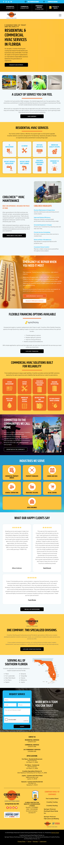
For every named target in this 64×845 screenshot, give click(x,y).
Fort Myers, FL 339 (31, 762)
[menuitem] (52, 798)
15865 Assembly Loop (32, 777)
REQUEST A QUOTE (55, 7)
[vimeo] (11, 2)
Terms (29, 841)
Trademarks (43, 841)
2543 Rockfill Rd (32, 766)
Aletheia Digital (55, 832)
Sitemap (35, 841)
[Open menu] (60, 15)
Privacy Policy (22, 841)
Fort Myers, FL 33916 (32, 768)
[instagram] (6, 2)
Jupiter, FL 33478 (32, 779)
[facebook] (4, 2)
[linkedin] (9, 2)
